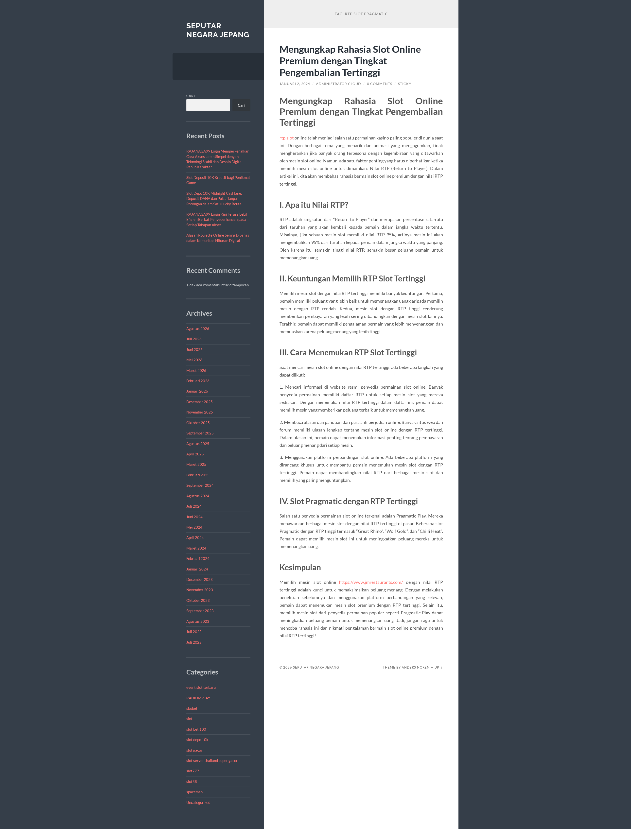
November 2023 (199, 589)
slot (189, 718)
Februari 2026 (198, 381)
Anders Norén (416, 667)
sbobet (191, 708)
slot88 (191, 781)
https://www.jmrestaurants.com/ (371, 582)
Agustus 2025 (197, 443)
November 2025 (199, 412)
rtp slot (287, 137)
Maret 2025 (196, 464)
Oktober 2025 (198, 422)
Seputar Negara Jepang (217, 30)
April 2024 (195, 537)
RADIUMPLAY (198, 698)
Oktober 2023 (198, 600)
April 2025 (195, 454)
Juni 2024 (194, 517)
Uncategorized (198, 802)
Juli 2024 (194, 506)
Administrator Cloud (338, 84)
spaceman (194, 792)
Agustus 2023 (197, 621)
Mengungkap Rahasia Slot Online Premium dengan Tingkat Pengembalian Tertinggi (350, 60)
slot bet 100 (196, 729)
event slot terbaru (201, 687)
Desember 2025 (199, 401)
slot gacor (194, 750)
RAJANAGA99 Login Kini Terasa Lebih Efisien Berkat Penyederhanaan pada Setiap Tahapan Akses (217, 219)
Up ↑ (439, 667)
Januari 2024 (197, 569)
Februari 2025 (198, 475)
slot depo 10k (197, 739)
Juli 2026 (194, 339)
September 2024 (200, 485)
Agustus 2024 (197, 496)
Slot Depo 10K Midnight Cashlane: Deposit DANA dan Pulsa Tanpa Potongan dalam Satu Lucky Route (214, 198)
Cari (190, 96)
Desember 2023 (199, 579)
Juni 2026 (194, 349)
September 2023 (200, 610)
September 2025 (200, 433)
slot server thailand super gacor (212, 760)
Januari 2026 (197, 391)
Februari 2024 (198, 558)
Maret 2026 (196, 370)
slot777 (192, 771)
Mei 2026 (194, 360)
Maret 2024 (196, 548)
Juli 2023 (194, 631)
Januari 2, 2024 (295, 84)
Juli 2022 (194, 642)
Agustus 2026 (197, 328)
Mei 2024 (194, 527)
